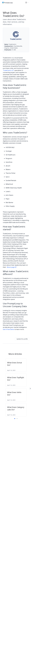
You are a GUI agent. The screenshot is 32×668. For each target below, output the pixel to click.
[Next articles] (30, 388)
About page (11, 267)
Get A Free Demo (8, 329)
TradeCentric (7, 70)
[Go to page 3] (17, 418)
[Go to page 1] (14, 418)
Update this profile (22, 339)
